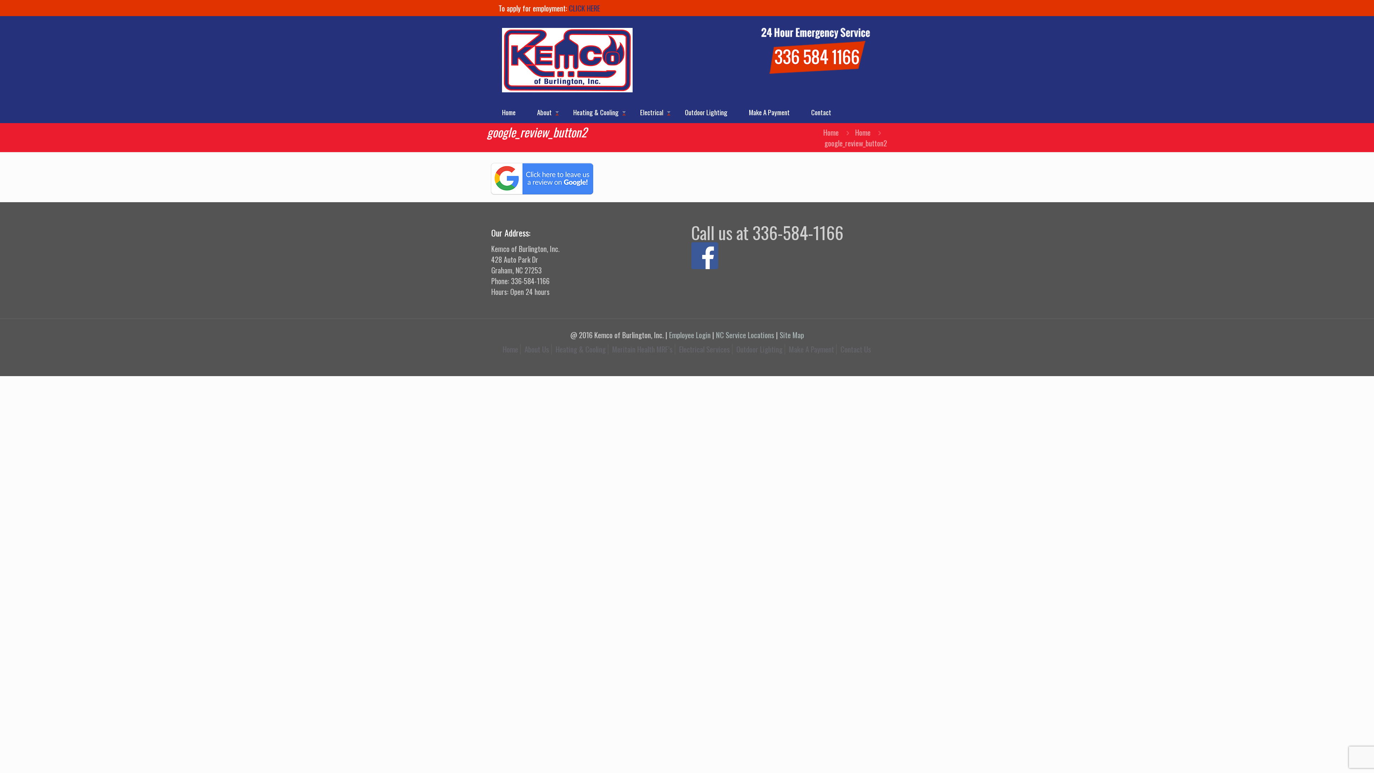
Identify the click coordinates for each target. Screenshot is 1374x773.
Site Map (792, 334)
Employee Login (690, 334)
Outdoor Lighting (759, 349)
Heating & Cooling (581, 349)
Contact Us (856, 349)
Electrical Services (704, 349)
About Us (537, 349)
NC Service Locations (745, 334)
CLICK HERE (584, 8)
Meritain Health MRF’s (642, 349)
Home (831, 132)
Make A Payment (811, 349)
